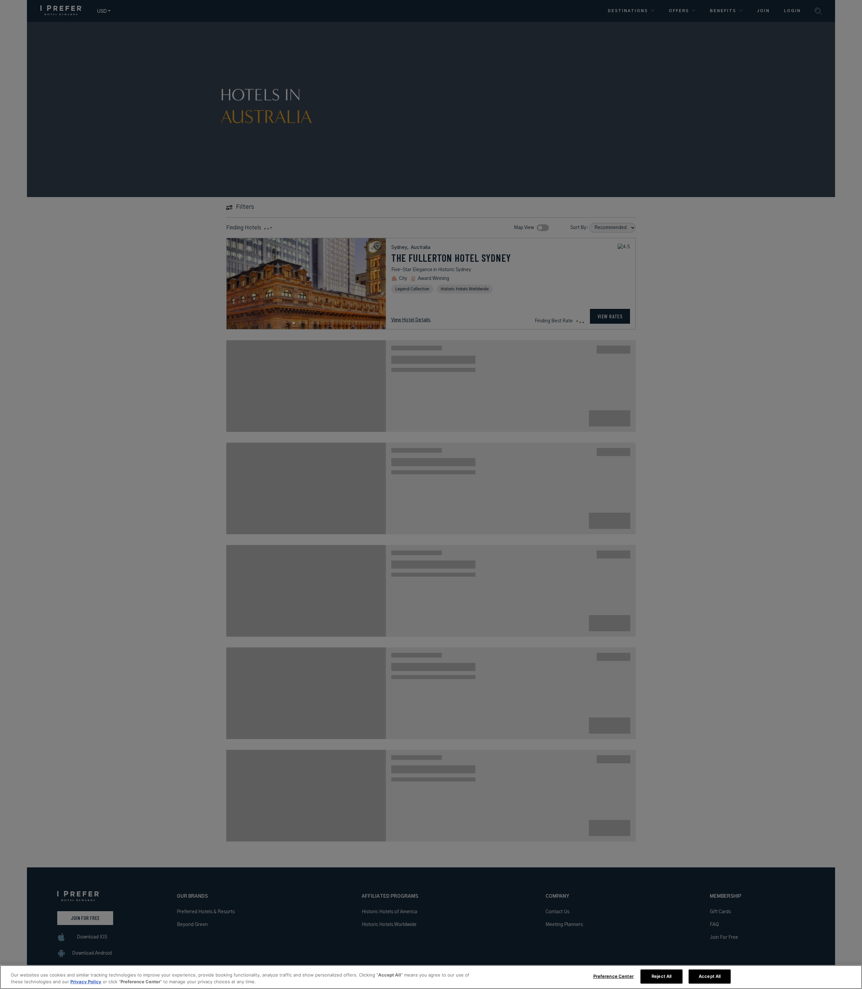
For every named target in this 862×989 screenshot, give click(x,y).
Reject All (661, 976)
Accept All (710, 976)
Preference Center (613, 976)
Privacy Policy (85, 981)
